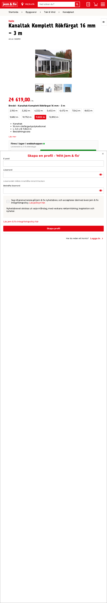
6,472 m (64, 110)
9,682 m (14, 117)
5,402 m (51, 110)
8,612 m (89, 110)
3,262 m (26, 110)
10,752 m (27, 117)
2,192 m (14, 110)
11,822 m (40, 117)
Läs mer (12, 136)
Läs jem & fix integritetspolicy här (20, 221)
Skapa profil (53, 228)
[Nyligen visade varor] (104, 22)
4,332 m (38, 110)
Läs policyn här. (37, 203)
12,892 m (53, 117)
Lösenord (7, 170)
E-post (6, 158)
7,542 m (76, 110)
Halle (11, 21)
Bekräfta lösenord (11, 186)
